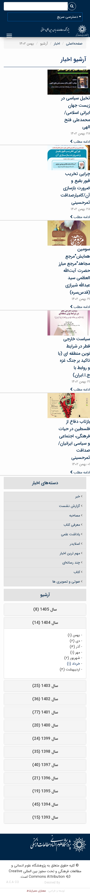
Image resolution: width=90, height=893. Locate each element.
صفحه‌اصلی (74, 43)
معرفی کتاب (72, 524)
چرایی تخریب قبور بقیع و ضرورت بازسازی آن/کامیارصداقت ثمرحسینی (75, 188)
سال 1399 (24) (45, 739)
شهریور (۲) (72, 658)
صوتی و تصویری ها (66, 581)
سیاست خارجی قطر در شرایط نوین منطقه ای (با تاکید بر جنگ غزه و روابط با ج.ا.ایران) (74, 357)
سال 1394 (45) (45, 804)
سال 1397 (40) (45, 765)
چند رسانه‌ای (71, 562)
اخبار (57, 43)
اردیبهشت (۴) (70, 669)
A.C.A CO (12, 882)
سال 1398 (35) (45, 752)
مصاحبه (74, 515)
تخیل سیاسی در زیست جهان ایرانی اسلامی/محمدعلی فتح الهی (75, 112)
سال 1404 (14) (45, 623)
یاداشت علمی (70, 534)
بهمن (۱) (74, 635)
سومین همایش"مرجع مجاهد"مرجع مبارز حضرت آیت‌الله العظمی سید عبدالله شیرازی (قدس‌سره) (74, 271)
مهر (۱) (75, 652)
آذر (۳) (75, 646)
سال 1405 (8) (45, 609)
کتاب (77, 572)
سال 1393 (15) (45, 817)
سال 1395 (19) (45, 791)
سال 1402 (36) (45, 699)
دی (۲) (75, 641)
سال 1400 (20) (45, 725)
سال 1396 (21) (45, 778)
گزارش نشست (69, 506)
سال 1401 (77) (45, 712)
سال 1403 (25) (45, 686)
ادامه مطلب (81, 141)
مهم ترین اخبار (70, 553)
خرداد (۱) (73, 663)
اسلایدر (75, 544)
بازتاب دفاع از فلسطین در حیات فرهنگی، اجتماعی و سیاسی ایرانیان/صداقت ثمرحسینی (74, 439)
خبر (77, 496)
